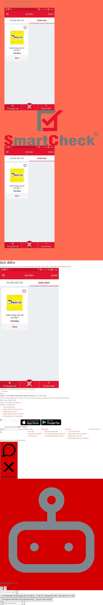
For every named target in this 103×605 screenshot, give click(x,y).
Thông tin (78, 249)
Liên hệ (45, 4)
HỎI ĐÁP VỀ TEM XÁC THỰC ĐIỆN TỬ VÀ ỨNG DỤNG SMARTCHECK (48, 267)
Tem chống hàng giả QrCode (40, 256)
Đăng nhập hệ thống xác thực (13, 409)
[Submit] (0, 432)
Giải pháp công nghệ (21, 254)
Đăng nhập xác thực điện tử (63, 254)
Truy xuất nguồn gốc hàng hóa (41, 254)
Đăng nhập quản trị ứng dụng (12, 416)
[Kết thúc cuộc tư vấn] (1, 588)
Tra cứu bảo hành (60, 251)
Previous (4, 391)
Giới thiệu (17, 251)
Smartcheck (15, 249)
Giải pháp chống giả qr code (13, 4)
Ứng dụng (31, 249)
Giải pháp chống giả (37, 251)
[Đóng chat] (5, 588)
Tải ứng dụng (18, 256)
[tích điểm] (29, 328)
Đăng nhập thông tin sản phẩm (64, 258)
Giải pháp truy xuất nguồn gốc (33, 4)
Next (2, 393)
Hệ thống (54, 249)
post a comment (29, 389)
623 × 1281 (20, 267)
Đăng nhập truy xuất (61, 256)
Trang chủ (7, 249)
